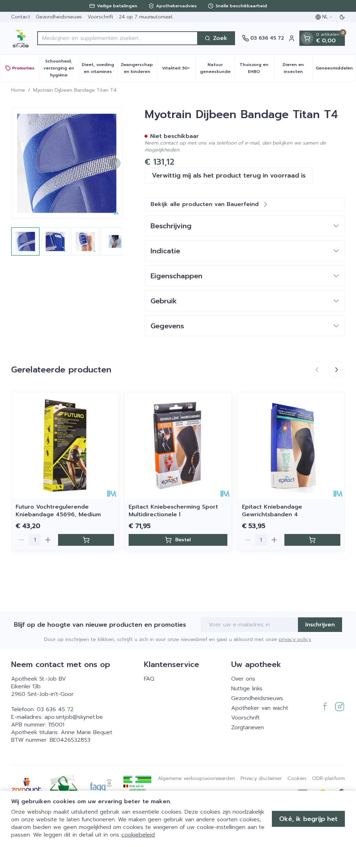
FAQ (149, 679)
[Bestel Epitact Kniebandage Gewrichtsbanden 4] (312, 540)
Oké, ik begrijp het (308, 819)
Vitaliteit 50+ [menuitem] (178, 70)
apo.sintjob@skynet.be (73, 717)
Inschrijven (320, 624)
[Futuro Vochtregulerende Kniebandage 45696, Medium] (64, 445)
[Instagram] (339, 706)
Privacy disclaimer (261, 778)
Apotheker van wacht (259, 708)
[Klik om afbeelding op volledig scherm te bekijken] (66, 163)
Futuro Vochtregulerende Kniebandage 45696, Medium (58, 511)
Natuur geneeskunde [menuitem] (217, 68)
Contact (20, 16)
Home (18, 90)
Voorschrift (100, 16)
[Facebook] (325, 706)
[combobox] (117, 38)
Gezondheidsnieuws (59, 16)
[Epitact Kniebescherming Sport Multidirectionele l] (177, 445)
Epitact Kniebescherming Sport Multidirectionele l (173, 511)
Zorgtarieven (247, 727)
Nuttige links (246, 688)
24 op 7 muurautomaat (146, 16)
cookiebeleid (138, 835)
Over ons (243, 679)
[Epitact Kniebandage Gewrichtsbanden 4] (291, 445)
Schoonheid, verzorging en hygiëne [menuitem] (60, 68)
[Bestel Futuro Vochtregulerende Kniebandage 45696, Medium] (86, 540)
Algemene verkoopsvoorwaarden (196, 778)
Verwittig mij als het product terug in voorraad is (229, 175)
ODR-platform (328, 778)
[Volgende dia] (336, 369)
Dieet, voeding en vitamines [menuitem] (99, 68)
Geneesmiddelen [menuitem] (336, 70)
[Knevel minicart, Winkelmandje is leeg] (307, 38)
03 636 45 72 (55, 709)
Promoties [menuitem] (23, 68)
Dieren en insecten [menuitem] (298, 68)
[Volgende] (115, 163)
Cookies (297, 778)
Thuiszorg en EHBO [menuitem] (256, 68)
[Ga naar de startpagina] (20, 38)
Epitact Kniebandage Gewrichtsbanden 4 (272, 511)
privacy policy (295, 639)
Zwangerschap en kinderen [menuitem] (138, 68)
